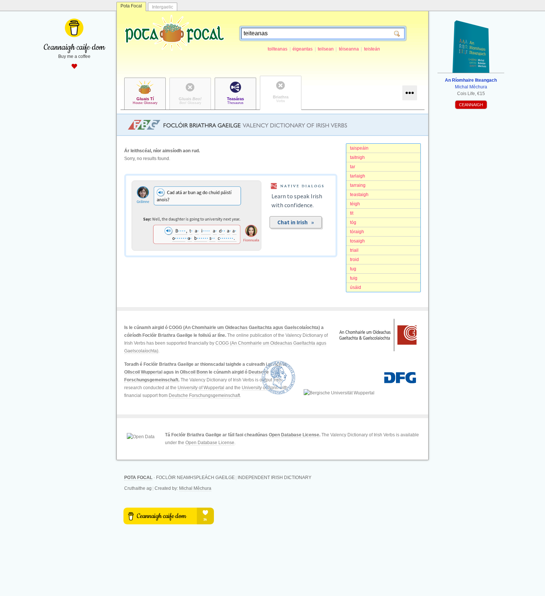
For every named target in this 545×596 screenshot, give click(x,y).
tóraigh (357, 231)
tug (353, 268)
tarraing (358, 185)
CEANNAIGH (471, 104)
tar (352, 166)
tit (351, 213)
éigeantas (303, 49)
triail (354, 250)
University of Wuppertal (201, 387)
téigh (355, 203)
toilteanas (277, 49)
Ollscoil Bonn (194, 372)
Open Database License (294, 434)
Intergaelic (162, 7)
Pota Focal (131, 6)
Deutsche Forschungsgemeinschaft (204, 395)
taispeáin (359, 148)
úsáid (355, 287)
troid (354, 259)
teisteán (372, 49)
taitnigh (357, 157)
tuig (353, 278)
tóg (353, 222)
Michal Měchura (195, 488)
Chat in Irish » (295, 222)
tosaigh (357, 241)
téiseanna (349, 49)
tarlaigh (357, 176)
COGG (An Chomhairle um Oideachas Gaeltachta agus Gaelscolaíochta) (244, 327)
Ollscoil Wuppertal (143, 372)
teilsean (326, 49)
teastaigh (359, 194)
